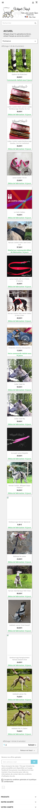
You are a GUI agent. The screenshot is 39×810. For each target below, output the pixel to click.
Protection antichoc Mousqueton (19, 348)
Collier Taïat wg (19, 419)
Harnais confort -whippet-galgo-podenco (19, 486)
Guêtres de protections (19, 74)
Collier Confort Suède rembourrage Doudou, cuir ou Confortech (20, 142)
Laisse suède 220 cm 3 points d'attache (19, 280)
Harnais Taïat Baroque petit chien (19, 591)
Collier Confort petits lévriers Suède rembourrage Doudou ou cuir (20, 108)
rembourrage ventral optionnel (19, 522)
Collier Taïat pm (19, 384)
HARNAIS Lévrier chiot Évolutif (19, 625)
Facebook (3, 787)
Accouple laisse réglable (19, 453)
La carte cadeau (19, 212)
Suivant (32, 745)
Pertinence (19, 41)
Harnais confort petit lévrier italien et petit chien (19, 314)
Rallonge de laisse (19, 556)
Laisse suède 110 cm (19, 178)
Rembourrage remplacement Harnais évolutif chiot (19, 659)
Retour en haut (27, 750)
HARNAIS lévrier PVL (19, 694)
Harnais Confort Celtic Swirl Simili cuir (19, 243)
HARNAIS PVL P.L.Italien (19, 728)
